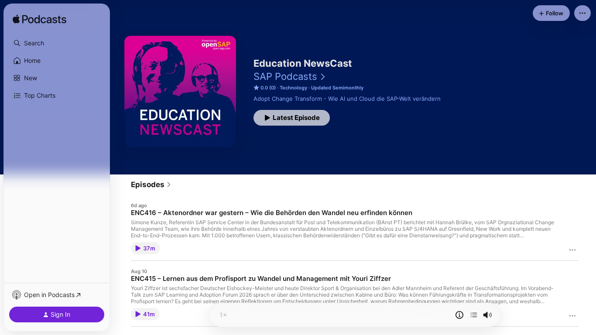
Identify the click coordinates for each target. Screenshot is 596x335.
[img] (39, 19)
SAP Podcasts (285, 76)
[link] (151, 184)
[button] (57, 43)
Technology (293, 88)
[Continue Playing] (474, 315)
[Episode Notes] (459, 315)
